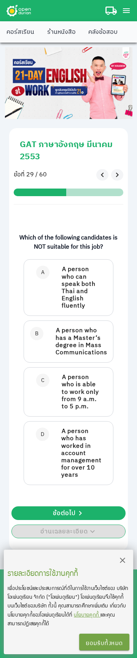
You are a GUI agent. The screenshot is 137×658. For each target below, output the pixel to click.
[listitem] (68, 287)
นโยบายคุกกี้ (87, 614)
